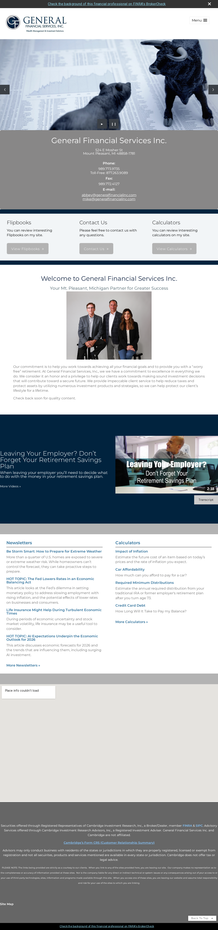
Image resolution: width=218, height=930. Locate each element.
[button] (199, 20)
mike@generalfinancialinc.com (109, 199)
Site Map (7, 904)
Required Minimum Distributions (144, 583)
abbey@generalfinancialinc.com (109, 195)
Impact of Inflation (131, 551)
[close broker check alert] (209, 4)
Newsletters (19, 542)
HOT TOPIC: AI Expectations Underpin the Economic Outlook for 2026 (52, 638)
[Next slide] (213, 89)
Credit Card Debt (130, 605)
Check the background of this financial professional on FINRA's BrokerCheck (107, 4)
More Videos (10, 486)
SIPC (199, 826)
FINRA (187, 826)
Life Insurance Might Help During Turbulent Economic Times (54, 611)
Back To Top (200, 918)
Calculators (127, 542)
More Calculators (131, 622)
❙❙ (114, 124)
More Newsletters (23, 665)
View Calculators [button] (172, 249)
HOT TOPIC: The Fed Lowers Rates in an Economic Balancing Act (50, 580)
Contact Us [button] (94, 249)
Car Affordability (130, 569)
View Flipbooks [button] (25, 249)
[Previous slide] (5, 89)
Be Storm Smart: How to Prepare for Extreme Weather (54, 551)
